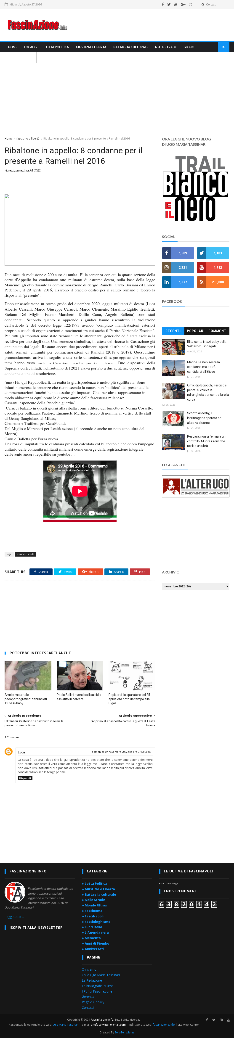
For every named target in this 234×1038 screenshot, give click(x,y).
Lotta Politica (57, 47)
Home (12, 47)
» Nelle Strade (93, 900)
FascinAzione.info (102, 1020)
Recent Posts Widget (169, 883)
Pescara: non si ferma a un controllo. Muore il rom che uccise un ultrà (206, 441)
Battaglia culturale (130, 47)
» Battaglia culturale (99, 894)
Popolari (196, 331)
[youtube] (175, 4)
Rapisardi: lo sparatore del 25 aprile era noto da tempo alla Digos (129, 699)
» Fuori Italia (92, 927)
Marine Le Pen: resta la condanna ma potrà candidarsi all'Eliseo (203, 366)
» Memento (91, 938)
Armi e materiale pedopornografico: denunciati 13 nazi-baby (26, 699)
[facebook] (163, 4)
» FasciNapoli (93, 916)
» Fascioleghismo (96, 921)
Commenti (218, 331)
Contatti (88, 1007)
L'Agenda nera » (20, 57)
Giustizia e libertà (91, 47)
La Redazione (92, 980)
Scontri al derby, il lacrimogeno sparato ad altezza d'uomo (204, 417)
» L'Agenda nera (95, 932)
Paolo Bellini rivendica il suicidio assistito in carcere (79, 697)
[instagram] (190, 4)
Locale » (30, 47)
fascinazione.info (164, 1025)
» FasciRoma (92, 911)
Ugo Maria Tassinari (66, 1025)
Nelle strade (165, 47)
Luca (21, 752)
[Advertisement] (146, 25)
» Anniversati (93, 949)
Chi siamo (89, 969)
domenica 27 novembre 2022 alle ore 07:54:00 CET (122, 751)
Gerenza (88, 996)
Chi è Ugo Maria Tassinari (101, 975)
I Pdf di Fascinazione (97, 991)
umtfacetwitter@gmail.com (108, 1025)
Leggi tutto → (15, 916)
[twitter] (169, 4)
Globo (188, 47)
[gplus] (183, 4)
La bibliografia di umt (97, 986)
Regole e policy (93, 1002)
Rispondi (25, 778)
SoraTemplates (124, 1032)
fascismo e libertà (28, 138)
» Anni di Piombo (95, 943)
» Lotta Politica (94, 883)
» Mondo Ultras (94, 905)
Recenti (173, 331)
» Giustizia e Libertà (98, 889)
